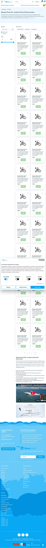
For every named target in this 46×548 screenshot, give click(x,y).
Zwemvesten (25, 479)
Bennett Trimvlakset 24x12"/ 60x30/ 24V (22, 230)
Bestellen (3, 476)
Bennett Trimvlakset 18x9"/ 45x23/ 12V (22, 70)
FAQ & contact (4, 468)
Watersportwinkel (26, 481)
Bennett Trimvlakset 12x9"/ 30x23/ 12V (22, 43)
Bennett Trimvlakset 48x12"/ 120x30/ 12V (37, 310)
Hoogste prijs (33, 29)
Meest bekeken (20, 29)
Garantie (3, 485)
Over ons (3, 487)
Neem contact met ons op (8, 448)
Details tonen (39, 283)
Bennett (4, 33)
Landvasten (25, 476)
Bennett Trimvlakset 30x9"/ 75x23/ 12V (22, 123)
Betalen (2, 479)
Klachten (3, 483)
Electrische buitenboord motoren (30, 472)
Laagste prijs (27, 29)
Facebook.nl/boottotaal (6, 439)
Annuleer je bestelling (5, 489)
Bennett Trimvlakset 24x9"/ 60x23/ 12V (22, 96)
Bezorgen (3, 478)
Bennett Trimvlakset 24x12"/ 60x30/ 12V (37, 203)
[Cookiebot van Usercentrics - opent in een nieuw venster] (39, 260)
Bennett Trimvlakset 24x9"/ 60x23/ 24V (37, 96)
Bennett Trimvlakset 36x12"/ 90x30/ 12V (37, 256)
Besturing (4, 9)
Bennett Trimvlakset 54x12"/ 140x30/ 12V (37, 336)
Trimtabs (9, 9)
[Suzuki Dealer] (23, 544)
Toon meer (32, 17)
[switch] (17, 279)
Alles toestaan (38, 287)
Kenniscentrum (26, 485)
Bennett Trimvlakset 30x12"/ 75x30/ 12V (37, 230)
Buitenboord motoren (27, 470)
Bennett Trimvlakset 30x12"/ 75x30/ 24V (22, 256)
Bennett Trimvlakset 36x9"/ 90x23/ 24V (22, 150)
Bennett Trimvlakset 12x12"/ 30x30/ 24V (22, 176)
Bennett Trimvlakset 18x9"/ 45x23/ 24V (37, 70)
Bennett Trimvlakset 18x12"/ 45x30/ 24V (22, 203)
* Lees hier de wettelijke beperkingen (26, 459)
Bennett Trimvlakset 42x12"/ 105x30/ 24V (22, 310)
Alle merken (5, 32)
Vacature (3, 474)
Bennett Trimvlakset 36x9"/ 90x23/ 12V (37, 123)
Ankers (24, 468)
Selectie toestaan (23, 287)
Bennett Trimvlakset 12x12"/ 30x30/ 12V (37, 150)
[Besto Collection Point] (16, 544)
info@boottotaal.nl (10, 436)
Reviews (2, 470)
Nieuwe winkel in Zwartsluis (8, 5)
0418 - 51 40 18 (6, 502)
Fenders (24, 474)
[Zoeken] (32, 1)
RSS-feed (31, 538)
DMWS (27, 538)
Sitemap (25, 483)
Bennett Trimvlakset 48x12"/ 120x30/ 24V (22, 336)
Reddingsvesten (26, 478)
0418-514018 (8, 435)
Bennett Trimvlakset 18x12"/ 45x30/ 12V (37, 176)
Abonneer (40, 456)
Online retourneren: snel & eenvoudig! (31, 5)
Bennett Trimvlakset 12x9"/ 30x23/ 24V (37, 43)
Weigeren (8, 287)
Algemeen (3, 472)
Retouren (3, 481)
